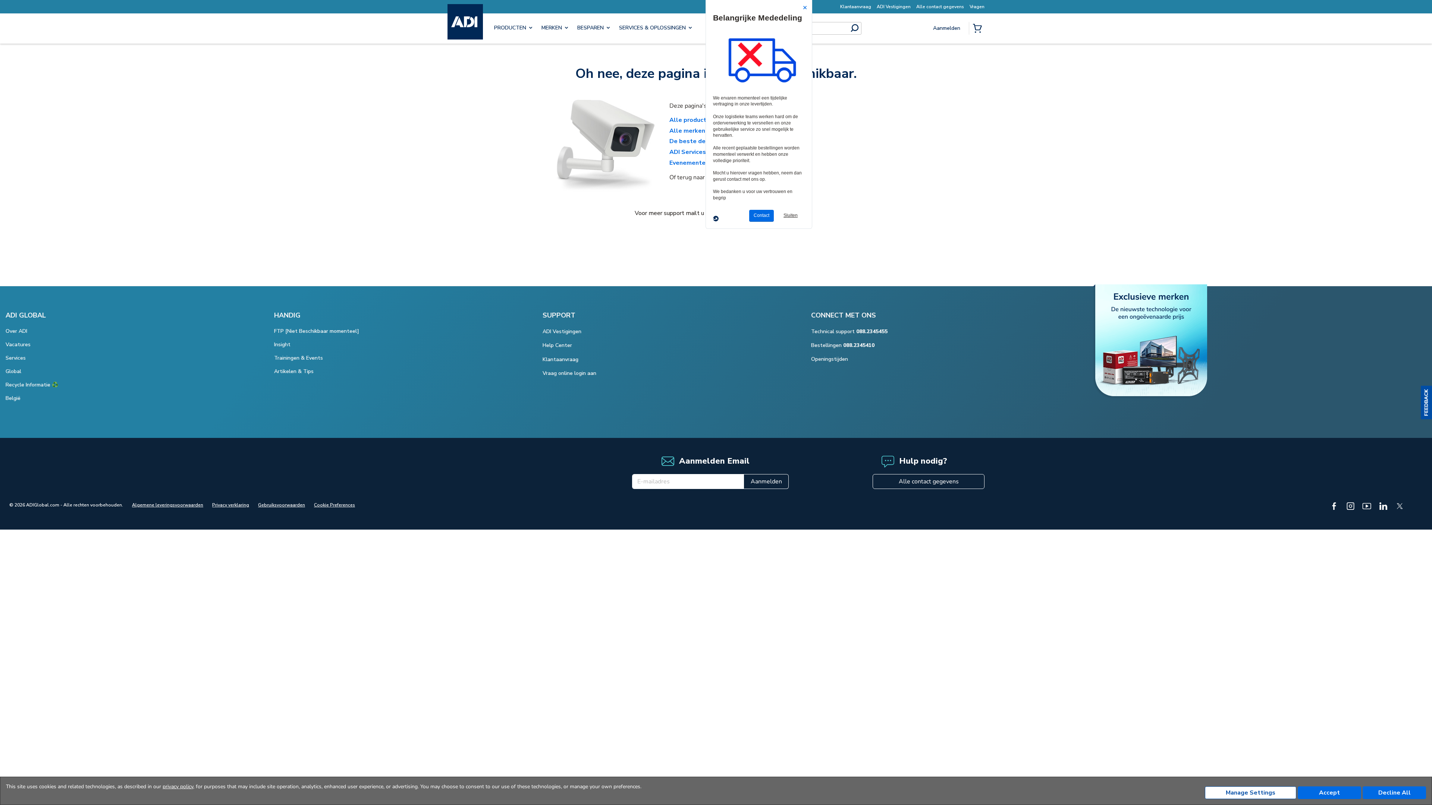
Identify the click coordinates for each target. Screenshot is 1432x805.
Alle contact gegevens (929, 481)
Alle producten (691, 120)
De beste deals (692, 141)
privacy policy (178, 786)
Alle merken (687, 131)
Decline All (1394, 793)
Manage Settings (1250, 793)
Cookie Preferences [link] (334, 505)
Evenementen (689, 163)
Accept (1329, 793)
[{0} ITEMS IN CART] (979, 29)
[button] (1426, 402)
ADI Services (687, 152)
